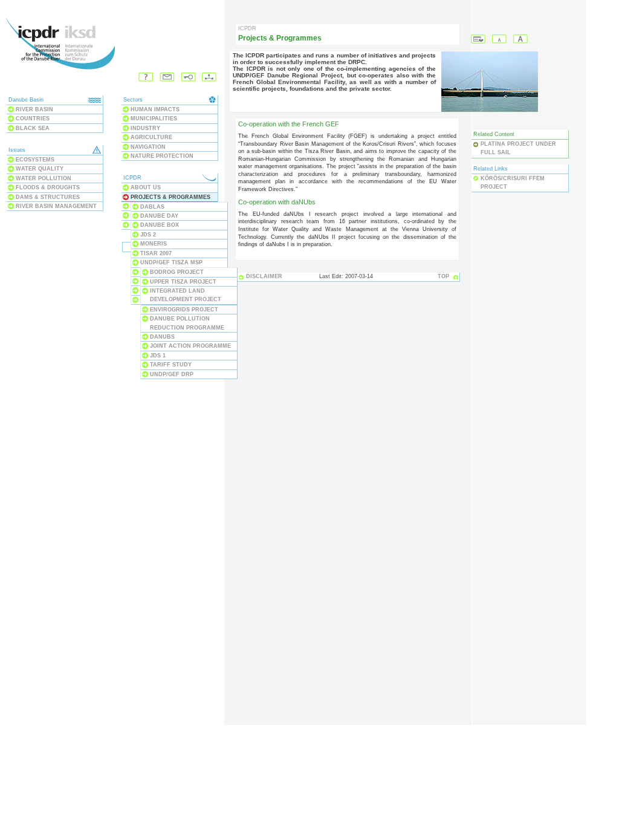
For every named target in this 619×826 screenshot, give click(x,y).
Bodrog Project (177, 272)
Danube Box (159, 225)
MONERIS (153, 244)
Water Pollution (43, 178)
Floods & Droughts (48, 187)
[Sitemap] (209, 78)
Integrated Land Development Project (185, 295)
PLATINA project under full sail (518, 148)
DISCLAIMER (264, 276)
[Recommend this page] (478, 39)
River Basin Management (56, 206)
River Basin (34, 109)
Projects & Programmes (170, 197)
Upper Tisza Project (183, 282)
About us (146, 187)
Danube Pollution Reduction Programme (187, 323)
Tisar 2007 (156, 253)
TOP (443, 276)
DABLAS (152, 207)
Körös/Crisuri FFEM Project (513, 182)
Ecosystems (35, 160)
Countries (33, 118)
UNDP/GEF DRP (171, 374)
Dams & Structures (48, 197)
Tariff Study (171, 365)
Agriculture (151, 137)
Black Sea (33, 128)
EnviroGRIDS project (184, 310)
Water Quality (39, 169)
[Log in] (188, 78)
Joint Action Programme (190, 346)
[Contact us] (167, 78)
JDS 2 (148, 235)
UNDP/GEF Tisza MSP (171, 262)
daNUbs (162, 337)
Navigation (148, 147)
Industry (145, 128)
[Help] (146, 78)
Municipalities (154, 118)
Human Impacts (155, 109)
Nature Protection (162, 156)
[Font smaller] (499, 39)
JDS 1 (158, 356)
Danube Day (159, 216)
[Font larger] (520, 39)
